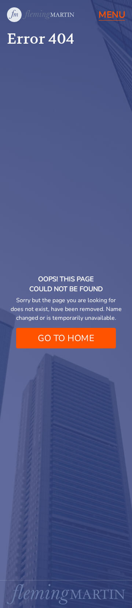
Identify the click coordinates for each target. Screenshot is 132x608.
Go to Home (66, 338)
